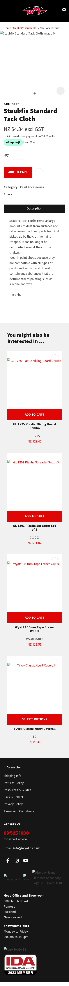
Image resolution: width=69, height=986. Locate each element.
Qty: (6, 155)
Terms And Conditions (19, 811)
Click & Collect (13, 797)
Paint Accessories (50, 28)
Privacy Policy (13, 804)
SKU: (8, 104)
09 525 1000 (16, 833)
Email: (22, 848)
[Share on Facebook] (15, 194)
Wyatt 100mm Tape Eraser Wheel (34, 629)
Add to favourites (55, 358)
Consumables (29, 28)
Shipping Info (13, 776)
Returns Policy (14, 783)
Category (10, 187)
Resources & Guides (17, 790)
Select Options (34, 719)
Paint (16, 28)
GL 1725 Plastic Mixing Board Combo (34, 426)
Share (8, 194)
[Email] (26, 195)
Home (7, 28)
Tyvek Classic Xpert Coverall (35, 729)
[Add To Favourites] (39, 172)
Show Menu (9, 11)
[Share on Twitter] (20, 194)
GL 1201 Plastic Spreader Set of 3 (34, 528)
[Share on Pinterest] (32, 194)
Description (34, 208)
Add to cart (18, 172)
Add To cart (34, 414)
